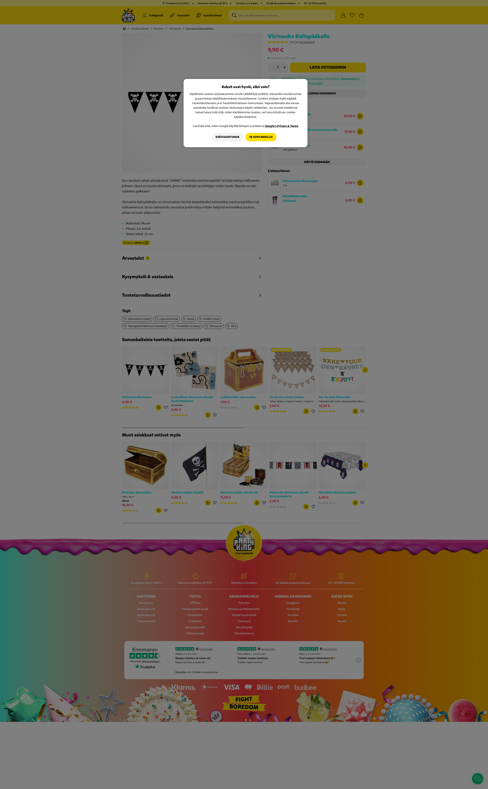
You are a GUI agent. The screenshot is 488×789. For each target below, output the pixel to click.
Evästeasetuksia (227, 137)
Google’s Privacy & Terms (281, 126)
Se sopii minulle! (261, 137)
